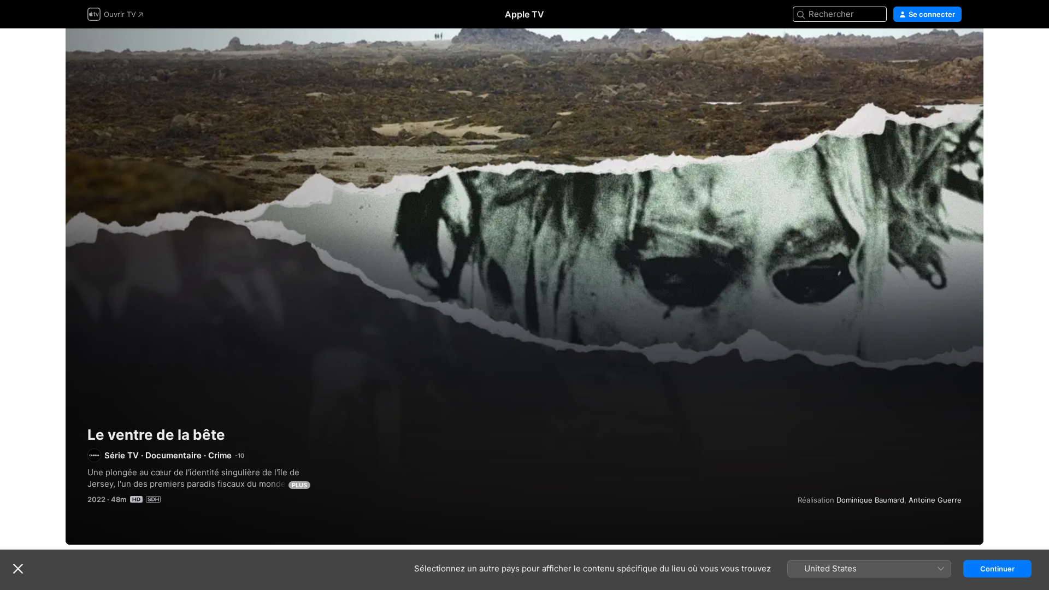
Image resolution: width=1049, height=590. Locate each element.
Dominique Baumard (870, 499)
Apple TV (524, 14)
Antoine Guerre (935, 499)
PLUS (299, 485)
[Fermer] (18, 569)
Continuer (997, 568)
